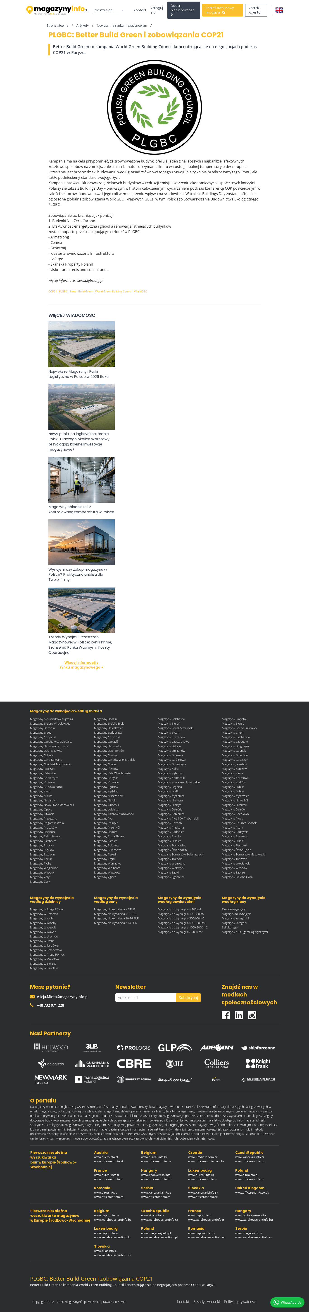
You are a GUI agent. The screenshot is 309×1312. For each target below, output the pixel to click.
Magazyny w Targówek (44, 945)
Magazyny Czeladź (106, 742)
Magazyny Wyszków (107, 872)
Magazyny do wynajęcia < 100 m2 (179, 909)
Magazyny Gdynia (41, 755)
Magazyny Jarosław (234, 764)
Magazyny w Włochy (43, 923)
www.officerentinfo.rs (155, 1197)
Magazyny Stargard (234, 845)
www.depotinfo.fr (200, 1215)
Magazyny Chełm (233, 732)
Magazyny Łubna (233, 791)
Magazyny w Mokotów (44, 959)
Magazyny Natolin (105, 800)
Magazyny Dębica (169, 746)
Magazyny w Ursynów (44, 936)
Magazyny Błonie (233, 723)
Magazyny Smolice (42, 845)
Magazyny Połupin (106, 823)
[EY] (216, 1079)
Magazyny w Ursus (42, 941)
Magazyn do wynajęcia (236, 914)
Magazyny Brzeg (40, 732)
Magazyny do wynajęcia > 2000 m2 (180, 932)
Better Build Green (81, 291)
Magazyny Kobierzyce (44, 778)
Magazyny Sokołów (106, 845)
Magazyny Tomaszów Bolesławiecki (181, 854)
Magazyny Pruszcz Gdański (239, 823)
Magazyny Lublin (233, 787)
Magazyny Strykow (42, 850)
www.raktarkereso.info (250, 1215)
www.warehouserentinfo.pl (159, 1237)
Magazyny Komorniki (171, 778)
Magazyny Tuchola (170, 859)
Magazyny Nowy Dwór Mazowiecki (52, 805)
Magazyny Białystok (234, 719)
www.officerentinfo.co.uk (252, 1192)
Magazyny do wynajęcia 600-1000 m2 (182, 923)
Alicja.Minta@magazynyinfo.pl (62, 996)
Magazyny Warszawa (107, 863)
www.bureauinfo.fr (106, 1175)
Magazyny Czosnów (235, 742)
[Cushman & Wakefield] (92, 1064)
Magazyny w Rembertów (46, 950)
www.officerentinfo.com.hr (206, 1161)
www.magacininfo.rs (248, 1233)
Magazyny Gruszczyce (172, 764)
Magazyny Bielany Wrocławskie (50, 723)
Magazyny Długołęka (235, 746)
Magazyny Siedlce (105, 841)
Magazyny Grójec (105, 764)
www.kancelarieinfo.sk (203, 1192)
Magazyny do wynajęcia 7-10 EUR (115, 914)
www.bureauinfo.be (154, 1157)
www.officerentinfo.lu (202, 1179)
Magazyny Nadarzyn (43, 800)
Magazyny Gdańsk (234, 751)
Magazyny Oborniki (106, 805)
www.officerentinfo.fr (108, 1179)
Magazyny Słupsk (233, 841)
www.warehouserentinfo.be (112, 1220)
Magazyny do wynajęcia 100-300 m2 (181, 914)
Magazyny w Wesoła (43, 927)
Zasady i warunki (206, 1301)
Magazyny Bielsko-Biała (109, 723)
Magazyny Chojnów (43, 737)
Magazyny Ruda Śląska (109, 836)
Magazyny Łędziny (106, 791)
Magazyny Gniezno (170, 755)
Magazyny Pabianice (171, 814)
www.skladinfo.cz (152, 1215)
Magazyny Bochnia (42, 728)
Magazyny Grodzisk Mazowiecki (50, 764)
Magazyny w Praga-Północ (47, 954)
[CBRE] (133, 1063)
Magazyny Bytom (169, 732)
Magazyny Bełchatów (171, 719)
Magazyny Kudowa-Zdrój (46, 787)
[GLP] (175, 1046)
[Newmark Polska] (51, 1079)
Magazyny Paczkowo (235, 814)
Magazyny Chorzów (107, 737)
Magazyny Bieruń (169, 723)
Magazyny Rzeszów (234, 836)
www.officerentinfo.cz (249, 1161)
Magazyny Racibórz (42, 832)
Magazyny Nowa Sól (235, 800)
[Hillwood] (51, 1046)
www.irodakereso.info (156, 1175)
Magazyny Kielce (232, 773)
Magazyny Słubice (169, 841)
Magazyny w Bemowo (44, 914)
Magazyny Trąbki (105, 859)
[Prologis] (133, 1046)
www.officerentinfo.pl (249, 1179)
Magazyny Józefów (106, 769)
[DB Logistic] (51, 1064)
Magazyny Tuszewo (234, 859)
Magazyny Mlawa (41, 796)
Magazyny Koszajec (42, 782)
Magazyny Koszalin (106, 782)
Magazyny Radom (105, 832)
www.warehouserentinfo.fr (206, 1220)
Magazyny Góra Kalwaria (46, 760)
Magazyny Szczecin (42, 854)
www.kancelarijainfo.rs (156, 1192)
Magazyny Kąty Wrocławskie (112, 773)
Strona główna (57, 25)
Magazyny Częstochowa (173, 742)
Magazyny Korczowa (235, 778)
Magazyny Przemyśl (107, 827)
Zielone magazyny (233, 909)
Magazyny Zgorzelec (171, 877)
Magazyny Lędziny (106, 787)
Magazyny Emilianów (171, 751)
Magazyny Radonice (171, 832)
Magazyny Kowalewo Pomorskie (179, 782)
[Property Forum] (133, 1079)
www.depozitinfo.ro (201, 1233)
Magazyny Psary (232, 827)
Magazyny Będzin (105, 719)
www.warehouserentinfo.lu (112, 1237)
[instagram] (253, 1013)
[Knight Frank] (258, 1064)
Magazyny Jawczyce (42, 769)
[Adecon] (216, 1046)
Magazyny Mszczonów (108, 796)
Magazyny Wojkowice (44, 868)
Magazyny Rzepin (169, 836)
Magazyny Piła (103, 818)
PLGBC (63, 291)
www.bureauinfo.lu (201, 1175)
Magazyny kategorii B (236, 918)
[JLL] (175, 1064)
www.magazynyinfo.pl (156, 1233)
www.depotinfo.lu (106, 1233)
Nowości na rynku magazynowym (122, 25)
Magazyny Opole (41, 809)
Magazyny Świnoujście (236, 850)
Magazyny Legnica (170, 787)
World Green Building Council (113, 291)
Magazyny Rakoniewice (45, 836)
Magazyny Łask (40, 791)
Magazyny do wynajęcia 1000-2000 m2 (183, 927)
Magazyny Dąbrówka (107, 746)
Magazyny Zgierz (105, 877)
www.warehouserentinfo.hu (254, 1220)
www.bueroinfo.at (106, 1157)
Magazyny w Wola (41, 918)
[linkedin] (241, 1013)
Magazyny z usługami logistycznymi (245, 932)
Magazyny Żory (40, 881)
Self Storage (230, 927)
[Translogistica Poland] (92, 1079)
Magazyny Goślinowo (172, 760)
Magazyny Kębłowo (170, 773)
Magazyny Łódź (168, 791)
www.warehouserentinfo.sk (112, 1255)
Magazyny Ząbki (168, 872)
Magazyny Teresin (106, 854)
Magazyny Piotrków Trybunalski (178, 818)
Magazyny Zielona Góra (237, 877)
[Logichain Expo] (258, 1079)
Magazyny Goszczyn (235, 760)
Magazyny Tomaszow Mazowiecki (243, 854)
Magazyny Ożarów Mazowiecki (114, 814)
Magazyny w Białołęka (44, 968)
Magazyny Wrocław (234, 868)
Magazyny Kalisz (168, 769)
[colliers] (216, 1064)
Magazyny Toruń (41, 859)
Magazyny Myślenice (171, 796)
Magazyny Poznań (170, 823)
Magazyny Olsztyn (169, 805)
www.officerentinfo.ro (109, 1197)
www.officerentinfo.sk (203, 1197)
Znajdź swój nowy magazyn (220, 10)
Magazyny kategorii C (236, 923)
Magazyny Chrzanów (171, 737)
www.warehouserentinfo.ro (206, 1237)
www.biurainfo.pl (246, 1175)
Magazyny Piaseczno (43, 818)
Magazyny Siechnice (43, 841)
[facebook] (228, 1013)
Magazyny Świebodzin (172, 850)
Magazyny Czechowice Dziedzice (51, 742)
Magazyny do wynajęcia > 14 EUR (115, 923)
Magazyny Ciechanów (236, 737)
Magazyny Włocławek (236, 863)
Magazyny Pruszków (43, 827)
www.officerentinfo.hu (156, 1179)
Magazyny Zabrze (233, 872)
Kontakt (140, 10)
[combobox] (109, 10)
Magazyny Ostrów (233, 809)
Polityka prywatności (240, 1301)
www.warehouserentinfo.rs (253, 1237)
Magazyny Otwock (42, 814)
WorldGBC (140, 291)
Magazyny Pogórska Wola (47, 823)
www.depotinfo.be (106, 1215)
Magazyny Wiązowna (171, 863)
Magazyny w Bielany (43, 963)
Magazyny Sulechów (107, 850)
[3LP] (92, 1047)
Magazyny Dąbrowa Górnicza (49, 746)
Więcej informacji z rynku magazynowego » (81, 665)
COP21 (52, 291)
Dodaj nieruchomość (183, 7)
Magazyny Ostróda (170, 809)
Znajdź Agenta (255, 10)
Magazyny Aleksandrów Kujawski (51, 719)
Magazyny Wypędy (42, 872)
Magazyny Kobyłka (106, 778)
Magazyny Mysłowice (235, 796)
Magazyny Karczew (234, 769)
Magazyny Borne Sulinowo (239, 728)
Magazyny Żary (40, 877)
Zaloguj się (157, 10)
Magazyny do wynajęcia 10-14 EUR (116, 918)
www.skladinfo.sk (105, 1251)
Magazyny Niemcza (170, 800)
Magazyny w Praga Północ (47, 909)
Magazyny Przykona (171, 827)
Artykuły (82, 25)
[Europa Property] (175, 1079)
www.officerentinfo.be (156, 1161)
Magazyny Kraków (233, 782)
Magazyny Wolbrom (107, 868)
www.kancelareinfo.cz (249, 1157)
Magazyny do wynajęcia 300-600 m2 (181, 918)
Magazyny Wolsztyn (171, 868)
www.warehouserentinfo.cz (159, 1220)
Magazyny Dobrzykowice (46, 751)
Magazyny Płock (232, 818)
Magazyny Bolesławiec (108, 728)
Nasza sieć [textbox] (104, 10)
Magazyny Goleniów (235, 755)
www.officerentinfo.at (108, 1161)
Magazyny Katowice (43, 773)
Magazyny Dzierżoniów (109, 751)
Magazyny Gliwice (105, 755)
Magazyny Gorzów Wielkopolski (114, 760)
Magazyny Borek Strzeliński (175, 728)
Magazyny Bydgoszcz (108, 732)
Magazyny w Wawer (43, 932)
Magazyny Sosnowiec (172, 845)
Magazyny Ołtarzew (234, 805)
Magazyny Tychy (40, 863)
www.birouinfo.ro (106, 1192)
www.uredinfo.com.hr (202, 1157)
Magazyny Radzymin (235, 832)
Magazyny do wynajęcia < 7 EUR (114, 909)
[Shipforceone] (258, 1046)
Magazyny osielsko (106, 809)
